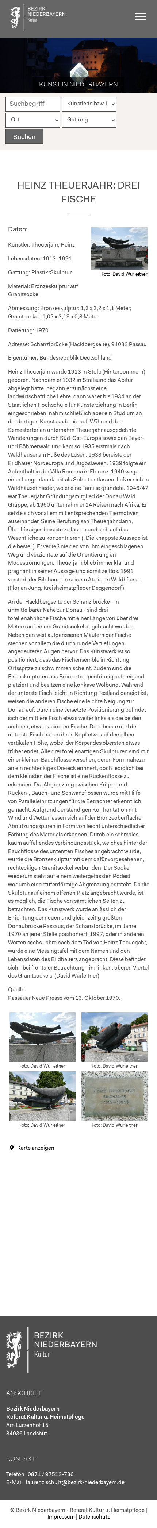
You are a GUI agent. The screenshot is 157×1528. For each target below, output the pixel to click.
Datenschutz (94, 1517)
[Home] (38, 29)
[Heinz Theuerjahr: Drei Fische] (119, 268)
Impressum (61, 1517)
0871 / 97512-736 (51, 1475)
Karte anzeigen (35, 1148)
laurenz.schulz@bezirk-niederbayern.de (75, 1483)
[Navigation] (142, 19)
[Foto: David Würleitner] (42, 1060)
